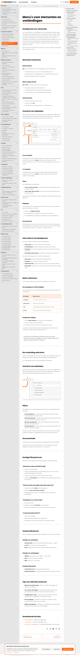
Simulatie (3, 143)
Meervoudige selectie (72, 15)
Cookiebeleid (16, 652)
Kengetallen (4, 130)
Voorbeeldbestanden (6, 224)
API (1, 210)
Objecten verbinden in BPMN (8, 78)
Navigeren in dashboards (7, 35)
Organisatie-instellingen (7, 166)
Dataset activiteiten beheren (8, 103)
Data (2, 87)
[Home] (21, 6)
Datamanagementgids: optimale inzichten (9, 200)
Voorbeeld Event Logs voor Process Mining (9, 227)
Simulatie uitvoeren (6, 147)
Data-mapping (5, 114)
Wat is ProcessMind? (6, 8)
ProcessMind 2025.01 (6, 249)
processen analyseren (36, 6)
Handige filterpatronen (70, 37)
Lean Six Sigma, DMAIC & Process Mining (9, 184)
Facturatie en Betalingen (7, 172)
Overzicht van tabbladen (71, 18)
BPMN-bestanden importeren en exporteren (9, 56)
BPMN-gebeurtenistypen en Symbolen (8, 63)
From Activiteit (70, 19)
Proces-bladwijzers (6, 140)
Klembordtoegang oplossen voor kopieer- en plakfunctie (9, 192)
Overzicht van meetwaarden (31, 624)
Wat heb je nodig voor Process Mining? (8, 264)
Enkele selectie (70, 13)
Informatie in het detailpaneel (72, 27)
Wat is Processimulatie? (7, 145)
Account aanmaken (6, 19)
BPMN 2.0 (3, 48)
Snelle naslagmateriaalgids (8, 34)
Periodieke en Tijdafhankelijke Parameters (8, 156)
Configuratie (4, 164)
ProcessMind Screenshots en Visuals (10, 278)
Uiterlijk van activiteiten (72, 49)
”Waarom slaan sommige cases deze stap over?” (73, 42)
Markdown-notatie (6, 138)
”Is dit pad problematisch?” (73, 46)
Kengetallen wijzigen (71, 32)
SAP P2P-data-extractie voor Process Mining (8, 111)
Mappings (70, 24)
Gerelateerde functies (70, 55)
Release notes (4, 234)
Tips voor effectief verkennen (71, 53)
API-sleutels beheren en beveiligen (9, 214)
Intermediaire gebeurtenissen (8, 70)
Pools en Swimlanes (6, 80)
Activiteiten (4, 71)
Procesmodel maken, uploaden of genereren (9, 23)
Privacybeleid (9, 652)
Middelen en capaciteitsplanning (9, 158)
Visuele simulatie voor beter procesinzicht (8, 134)
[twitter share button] (50, 629)
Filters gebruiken (5, 41)
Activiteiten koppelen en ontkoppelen (7, 121)
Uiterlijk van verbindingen (72, 50)
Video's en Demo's (6, 280)
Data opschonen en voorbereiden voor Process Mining (9, 108)
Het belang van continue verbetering (7, 181)
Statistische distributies (7, 153)
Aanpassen (57, 649)
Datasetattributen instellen (8, 102)
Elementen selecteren (70, 12)
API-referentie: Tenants (7, 217)
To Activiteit (70, 21)
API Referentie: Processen (7, 221)
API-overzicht (5, 212)
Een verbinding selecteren (71, 34)
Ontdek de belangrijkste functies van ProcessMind (9, 10)
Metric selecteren (69, 28)
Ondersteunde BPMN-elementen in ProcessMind (9, 258)
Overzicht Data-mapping (7, 116)
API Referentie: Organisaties (8, 215)
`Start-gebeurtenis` (6, 65)
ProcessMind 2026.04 (6, 238)
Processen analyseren (6, 31)
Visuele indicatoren (70, 47)
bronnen (25, 6)
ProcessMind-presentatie (7, 275)
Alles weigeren (46, 649)
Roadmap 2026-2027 (6, 236)
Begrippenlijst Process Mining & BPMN (8, 267)
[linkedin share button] (59, 629)
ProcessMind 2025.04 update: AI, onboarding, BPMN (9, 247)
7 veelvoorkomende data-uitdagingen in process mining (8, 96)
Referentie (3, 252)
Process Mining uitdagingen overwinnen (8, 261)
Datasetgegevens (6, 105)
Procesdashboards (6, 124)
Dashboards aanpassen (7, 136)
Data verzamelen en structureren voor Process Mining (9, 90)
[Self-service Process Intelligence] (8, 2)
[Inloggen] (63, 2)
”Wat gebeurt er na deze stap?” (72, 44)
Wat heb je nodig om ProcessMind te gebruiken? (9, 13)
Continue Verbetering (6, 178)
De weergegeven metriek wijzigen (72, 31)
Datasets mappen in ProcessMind (9, 118)
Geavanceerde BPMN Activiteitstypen (6, 74)
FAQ (3, 189)
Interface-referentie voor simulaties (7, 161)
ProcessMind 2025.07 (6, 245)
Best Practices (4, 197)
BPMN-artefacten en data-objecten (10, 81)
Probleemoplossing (6, 187)
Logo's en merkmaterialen (7, 277)
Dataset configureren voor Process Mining (9, 99)
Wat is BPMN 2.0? (5, 51)
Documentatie (70, 25)
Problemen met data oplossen (8, 194)
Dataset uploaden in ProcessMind (9, 25)
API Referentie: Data (6, 219)
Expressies (4, 132)
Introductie (4, 5)
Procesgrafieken (5, 126)
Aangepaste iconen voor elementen (7, 84)
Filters (69, 22)
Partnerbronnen (5, 271)
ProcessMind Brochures (7, 273)
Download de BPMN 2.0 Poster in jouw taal (9, 255)
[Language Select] (66, 2)
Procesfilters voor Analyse (7, 128)
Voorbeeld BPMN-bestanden (8, 231)
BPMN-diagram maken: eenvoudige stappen (9, 53)
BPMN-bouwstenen (6, 60)
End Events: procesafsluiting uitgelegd (8, 67)
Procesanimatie (5, 39)
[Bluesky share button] (53, 629)
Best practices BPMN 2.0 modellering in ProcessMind (10, 203)
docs (30, 6)
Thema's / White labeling (7, 170)
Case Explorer (5, 45)
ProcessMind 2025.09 (6, 243)
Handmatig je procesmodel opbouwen (8, 28)
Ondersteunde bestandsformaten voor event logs (9, 93)
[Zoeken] (61, 2)
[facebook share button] (47, 629)
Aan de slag (4, 17)
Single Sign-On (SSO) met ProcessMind (7, 174)
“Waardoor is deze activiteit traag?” (73, 39)
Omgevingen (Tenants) (7, 168)
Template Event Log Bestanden (9, 229)
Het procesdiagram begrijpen (8, 37)
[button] (56, 629)
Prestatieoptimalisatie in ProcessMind (7, 206)
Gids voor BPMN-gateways (7, 76)
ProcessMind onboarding (7, 21)
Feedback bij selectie (72, 52)
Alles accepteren (67, 649)
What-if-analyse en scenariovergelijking (6, 149)
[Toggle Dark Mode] (68, 2)
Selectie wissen (70, 16)
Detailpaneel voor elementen (71, 10)
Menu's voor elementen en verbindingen (8, 43)
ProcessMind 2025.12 (6, 239)
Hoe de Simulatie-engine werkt (9, 152)
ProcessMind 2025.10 (6, 241)
